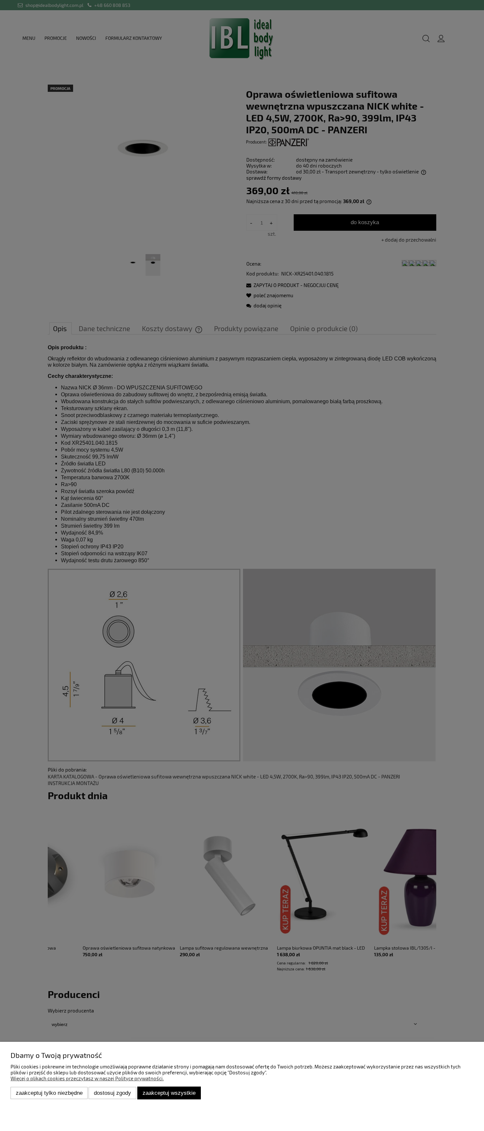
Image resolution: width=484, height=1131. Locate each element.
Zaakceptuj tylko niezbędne (49, 1093)
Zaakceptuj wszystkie (169, 1093)
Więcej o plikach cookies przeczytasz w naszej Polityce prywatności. (87, 1078)
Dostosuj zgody (112, 1093)
